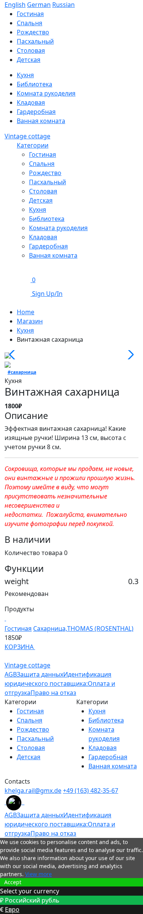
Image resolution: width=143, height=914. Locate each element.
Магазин (30, 321)
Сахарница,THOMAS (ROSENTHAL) (83, 628)
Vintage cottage (27, 136)
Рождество (33, 32)
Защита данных (40, 674)
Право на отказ (53, 692)
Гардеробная (36, 111)
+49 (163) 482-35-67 (90, 790)
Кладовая (31, 102)
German (39, 4)
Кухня (25, 75)
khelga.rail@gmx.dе (33, 790)
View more (38, 874)
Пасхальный (35, 41)
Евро (12, 909)
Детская (28, 59)
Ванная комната (41, 121)
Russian (63, 4)
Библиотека (34, 84)
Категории (32, 145)
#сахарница (22, 372)
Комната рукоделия (46, 93)
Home (25, 312)
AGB (11, 674)
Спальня (29, 23)
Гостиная (30, 14)
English (15, 4)
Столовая (31, 50)
